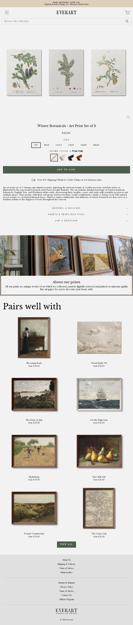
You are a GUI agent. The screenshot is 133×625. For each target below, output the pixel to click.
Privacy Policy (66, 587)
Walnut (79, 157)
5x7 (36, 145)
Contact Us (66, 595)
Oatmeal (62, 157)
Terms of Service (66, 568)
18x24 (96, 145)
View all (66, 544)
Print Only (54, 157)
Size (66, 140)
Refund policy (66, 572)
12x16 (71, 145)
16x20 (83, 145)
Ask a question (66, 220)
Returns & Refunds (66, 583)
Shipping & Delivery (66, 208)
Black (70, 157)
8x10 (46, 145)
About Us (67, 560)
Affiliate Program (66, 599)
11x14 (58, 145)
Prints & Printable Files (66, 214)
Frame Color (66, 151)
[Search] (127, 21)
